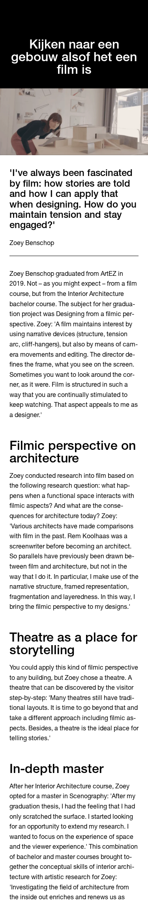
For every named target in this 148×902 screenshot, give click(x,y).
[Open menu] (134, 14)
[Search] (14, 14)
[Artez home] (74, 14)
